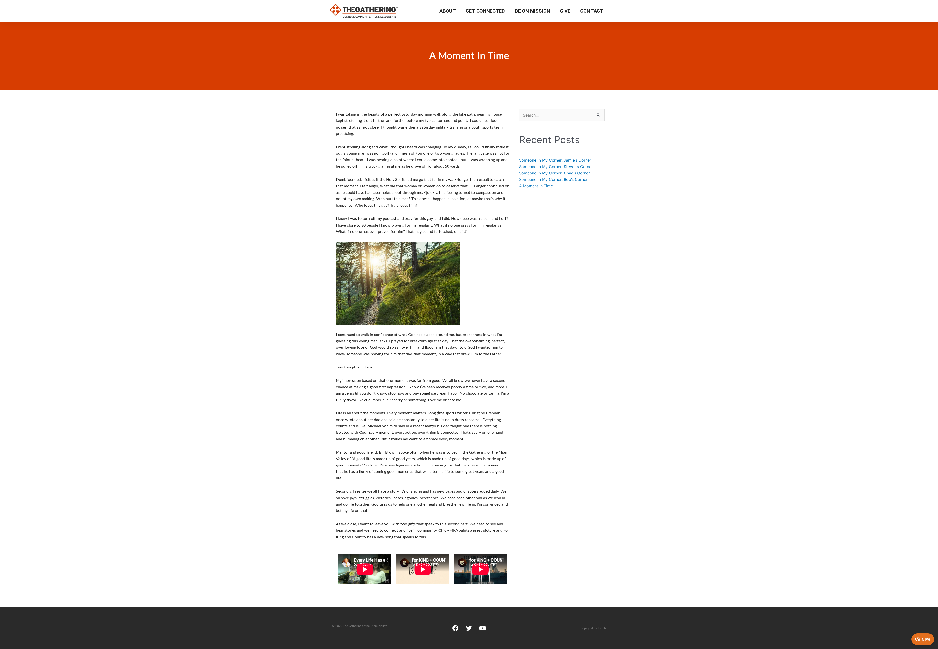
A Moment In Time (536, 186)
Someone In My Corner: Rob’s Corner (553, 179)
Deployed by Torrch (593, 628)
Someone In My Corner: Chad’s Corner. (555, 173)
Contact (591, 11)
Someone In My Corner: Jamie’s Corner (555, 160)
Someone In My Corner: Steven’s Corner (556, 166)
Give (565, 11)
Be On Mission (532, 11)
